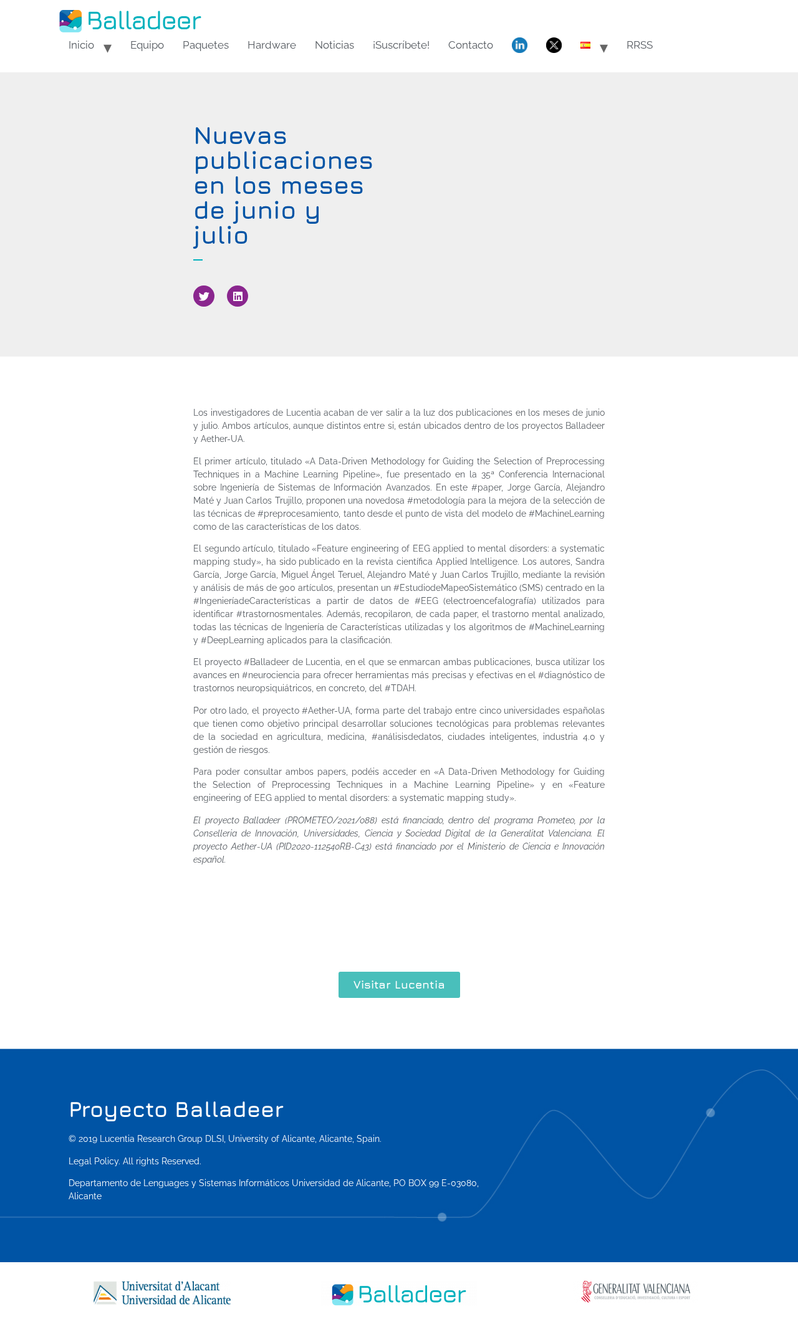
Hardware (272, 45)
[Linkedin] (237, 296)
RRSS (640, 45)
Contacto (470, 45)
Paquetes (206, 45)
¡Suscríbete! (401, 45)
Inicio (81, 45)
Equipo (147, 45)
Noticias (334, 45)
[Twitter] (203, 296)
